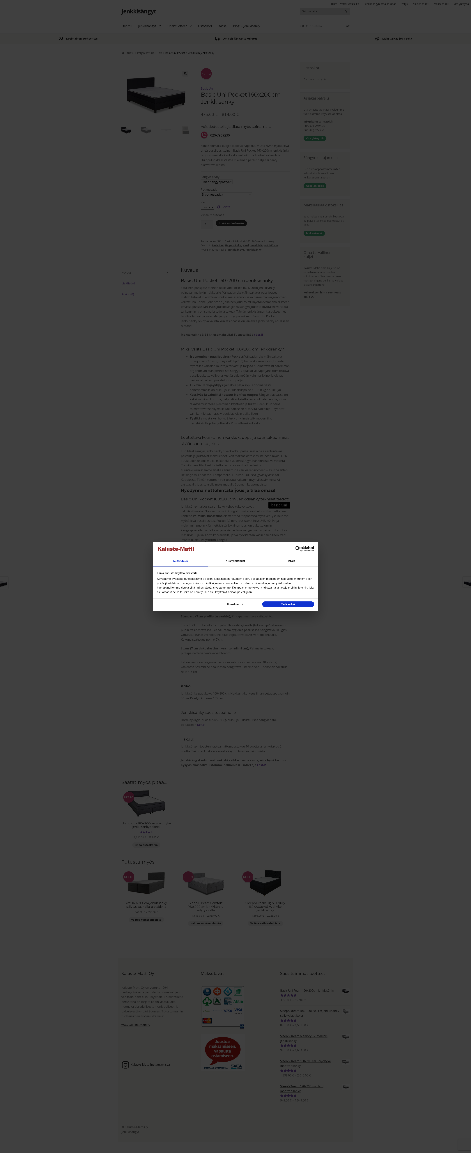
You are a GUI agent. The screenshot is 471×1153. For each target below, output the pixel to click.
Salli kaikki (288, 604)
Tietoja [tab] (290, 560)
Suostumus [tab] (180, 560)
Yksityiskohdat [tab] (235, 560)
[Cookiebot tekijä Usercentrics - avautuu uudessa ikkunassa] (298, 549)
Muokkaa (233, 604)
